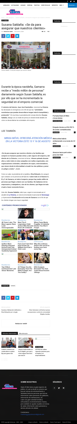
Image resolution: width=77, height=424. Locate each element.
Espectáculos (45, 5)
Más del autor (23, 333)
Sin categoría (10, 17)
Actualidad (15, 5)
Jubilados (6, 5)
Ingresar (72, 5)
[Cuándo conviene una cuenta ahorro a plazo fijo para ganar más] (8, 343)
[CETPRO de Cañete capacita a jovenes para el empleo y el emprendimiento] (42, 343)
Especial (29, 5)
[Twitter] (70, 1)
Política (37, 5)
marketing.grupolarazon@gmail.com (32, 414)
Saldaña (13, 285)
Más (61, 5)
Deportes (55, 5)
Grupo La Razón (32, 422)
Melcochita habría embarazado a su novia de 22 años (64, 141)
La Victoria (12, 195)
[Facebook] (67, 1)
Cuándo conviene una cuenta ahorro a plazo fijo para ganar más (8, 351)
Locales (23, 5)
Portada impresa (57, 121)
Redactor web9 (8, 31)
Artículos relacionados (10, 333)
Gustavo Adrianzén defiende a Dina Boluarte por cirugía (11, 311)
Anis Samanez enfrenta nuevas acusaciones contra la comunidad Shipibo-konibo (39, 312)
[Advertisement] (25, 77)
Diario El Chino (66, 422)
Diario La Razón (43, 422)
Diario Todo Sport (55, 422)
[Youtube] (74, 1)
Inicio (2, 17)
